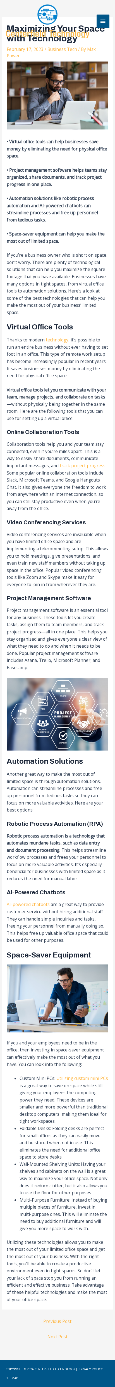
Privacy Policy (90, 1369)
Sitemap (12, 1378)
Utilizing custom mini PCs (82, 1078)
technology (57, 340)
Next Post (57, 1337)
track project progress (83, 466)
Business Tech (62, 49)
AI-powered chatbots (28, 904)
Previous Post (57, 1321)
